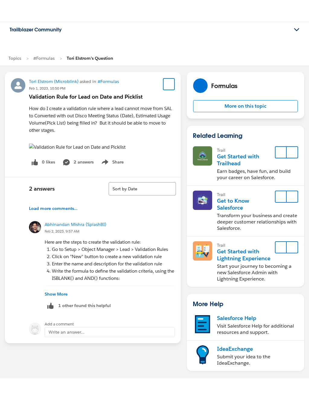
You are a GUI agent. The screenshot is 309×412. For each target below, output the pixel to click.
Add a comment (59, 324)
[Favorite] (169, 84)
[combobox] (142, 188)
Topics (14, 58)
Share (112, 163)
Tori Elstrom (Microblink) (53, 81)
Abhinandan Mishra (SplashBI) (75, 224)
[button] (245, 106)
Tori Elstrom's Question (90, 58)
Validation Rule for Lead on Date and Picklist (86, 96)
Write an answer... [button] (66, 332)
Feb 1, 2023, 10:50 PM (47, 88)
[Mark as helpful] (50, 305)
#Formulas (44, 58)
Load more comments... (53, 208)
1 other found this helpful (84, 305)
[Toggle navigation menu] (296, 29)
